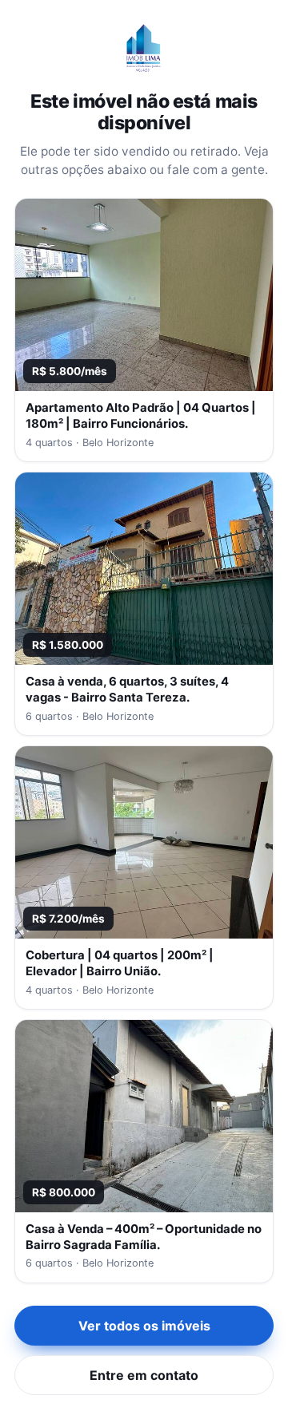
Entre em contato (144, 1375)
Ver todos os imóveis (144, 1326)
